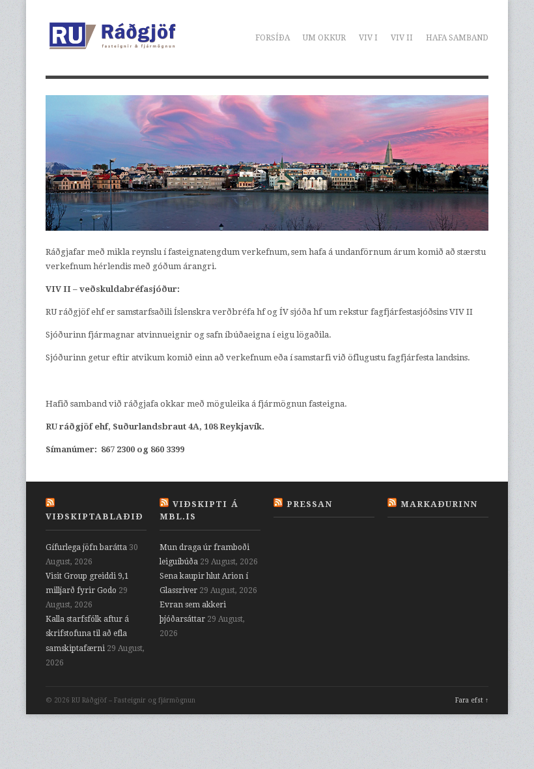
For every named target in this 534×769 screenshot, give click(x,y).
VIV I (368, 37)
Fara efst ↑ (471, 700)
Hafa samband (457, 37)
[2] (69, 219)
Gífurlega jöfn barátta (86, 547)
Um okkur (324, 37)
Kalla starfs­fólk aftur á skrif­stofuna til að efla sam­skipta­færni (87, 633)
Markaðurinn (438, 504)
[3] (81, 219)
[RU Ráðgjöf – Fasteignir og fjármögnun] (112, 44)
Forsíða (272, 37)
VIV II (402, 37)
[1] (56, 219)
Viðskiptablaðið (94, 516)
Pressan (309, 504)
